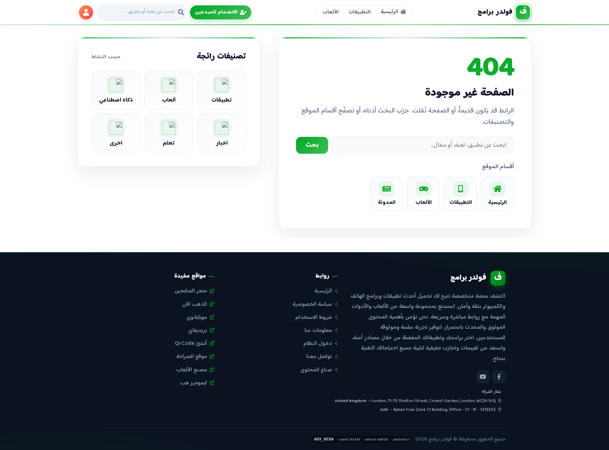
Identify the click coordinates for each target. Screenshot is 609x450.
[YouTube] (482, 376)
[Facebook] (499, 376)
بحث (312, 145)
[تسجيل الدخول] (86, 12)
